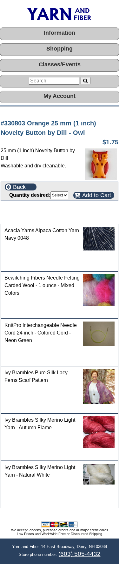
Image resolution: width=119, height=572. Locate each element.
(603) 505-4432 (79, 554)
